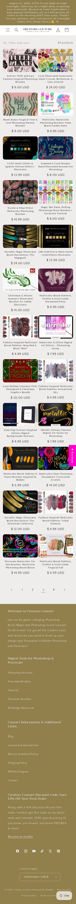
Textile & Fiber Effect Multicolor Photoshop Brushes (20, 211)
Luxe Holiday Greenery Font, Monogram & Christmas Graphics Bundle (20, 389)
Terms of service (49, 895)
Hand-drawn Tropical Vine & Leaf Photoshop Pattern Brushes (20, 122)
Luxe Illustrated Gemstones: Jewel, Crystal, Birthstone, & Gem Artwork (55, 79)
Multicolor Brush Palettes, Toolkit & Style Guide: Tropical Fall (56, 564)
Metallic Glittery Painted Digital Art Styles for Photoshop (56, 433)
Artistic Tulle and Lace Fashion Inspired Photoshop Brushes (20, 79)
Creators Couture (23, 889)
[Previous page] (11, 589)
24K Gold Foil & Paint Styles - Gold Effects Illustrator (55, 253)
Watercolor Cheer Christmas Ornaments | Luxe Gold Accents (56, 477)
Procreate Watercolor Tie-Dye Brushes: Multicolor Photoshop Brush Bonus (20, 564)
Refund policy (64, 890)
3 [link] (43, 590)
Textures (13, 690)
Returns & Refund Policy (23, 754)
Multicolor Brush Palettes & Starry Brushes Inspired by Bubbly (20, 477)
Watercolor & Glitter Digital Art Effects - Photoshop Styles (55, 345)
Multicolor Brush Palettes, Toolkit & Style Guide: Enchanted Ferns (56, 298)
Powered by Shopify (42, 889)
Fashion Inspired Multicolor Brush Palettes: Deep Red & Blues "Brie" (20, 345)
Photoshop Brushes (20, 672)
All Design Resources (21, 708)
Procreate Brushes (19, 681)
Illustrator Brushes (19, 699)
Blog (10, 736)
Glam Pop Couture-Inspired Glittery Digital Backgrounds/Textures (20, 433)
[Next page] (64, 589)
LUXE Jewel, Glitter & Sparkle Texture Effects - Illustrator (20, 166)
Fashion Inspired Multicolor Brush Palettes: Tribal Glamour (55, 520)
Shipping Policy (17, 762)
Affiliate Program (18, 771)
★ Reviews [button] (72, 455)
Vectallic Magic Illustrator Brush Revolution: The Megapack (20, 255)
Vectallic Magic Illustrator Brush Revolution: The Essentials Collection (20, 520)
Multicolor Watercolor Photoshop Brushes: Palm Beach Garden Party (55, 122)
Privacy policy (29, 895)
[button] (8, 30)
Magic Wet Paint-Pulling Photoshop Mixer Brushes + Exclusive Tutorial (55, 210)
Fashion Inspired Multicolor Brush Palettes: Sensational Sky (55, 389)
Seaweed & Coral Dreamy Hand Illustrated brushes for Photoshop (55, 166)
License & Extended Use (23, 745)
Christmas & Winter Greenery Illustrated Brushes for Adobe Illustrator (20, 300)
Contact (13, 780)
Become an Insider (20, 836)
